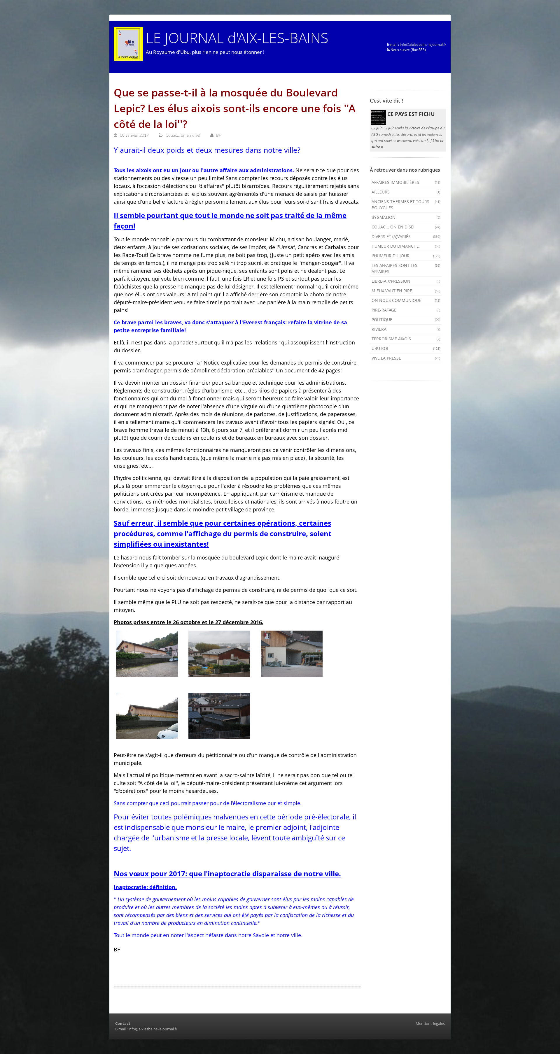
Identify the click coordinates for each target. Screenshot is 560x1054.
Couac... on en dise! (406, 227)
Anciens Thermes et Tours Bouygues (406, 204)
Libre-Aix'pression (406, 281)
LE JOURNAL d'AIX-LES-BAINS (237, 37)
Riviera (406, 329)
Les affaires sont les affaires (406, 268)
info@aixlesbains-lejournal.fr (423, 44)
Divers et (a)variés (406, 236)
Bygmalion (406, 217)
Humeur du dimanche (406, 246)
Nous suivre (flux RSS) (408, 49)
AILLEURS (406, 192)
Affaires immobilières (406, 182)
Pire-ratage (406, 310)
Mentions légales (430, 1023)
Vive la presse (406, 358)
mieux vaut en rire (406, 290)
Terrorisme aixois (406, 339)
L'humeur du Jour (406, 255)
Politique (406, 319)
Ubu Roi (406, 348)
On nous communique (406, 300)
